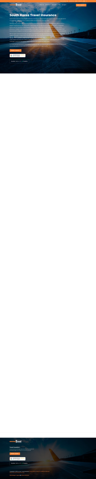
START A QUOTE (15, 50)
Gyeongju (12, 327)
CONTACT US (71, 1)
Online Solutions (25, 475)
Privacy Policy (32, 471)
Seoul (11, 309)
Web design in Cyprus (15, 475)
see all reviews (47, 295)
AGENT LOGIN (14, 453)
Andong (11, 347)
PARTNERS (54, 4)
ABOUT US (42, 4)
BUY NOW (13, 251)
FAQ (59, 4)
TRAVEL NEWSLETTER (64, 1)
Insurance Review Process (18, 472)
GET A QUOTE (80, 5)
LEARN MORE (14, 149)
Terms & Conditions (40, 471)
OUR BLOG (47, 4)
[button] (85, 376)
